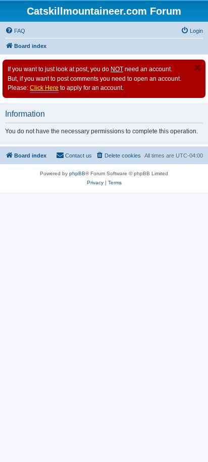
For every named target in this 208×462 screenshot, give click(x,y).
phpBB (77, 173)
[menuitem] (15, 31)
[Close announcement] (197, 68)
